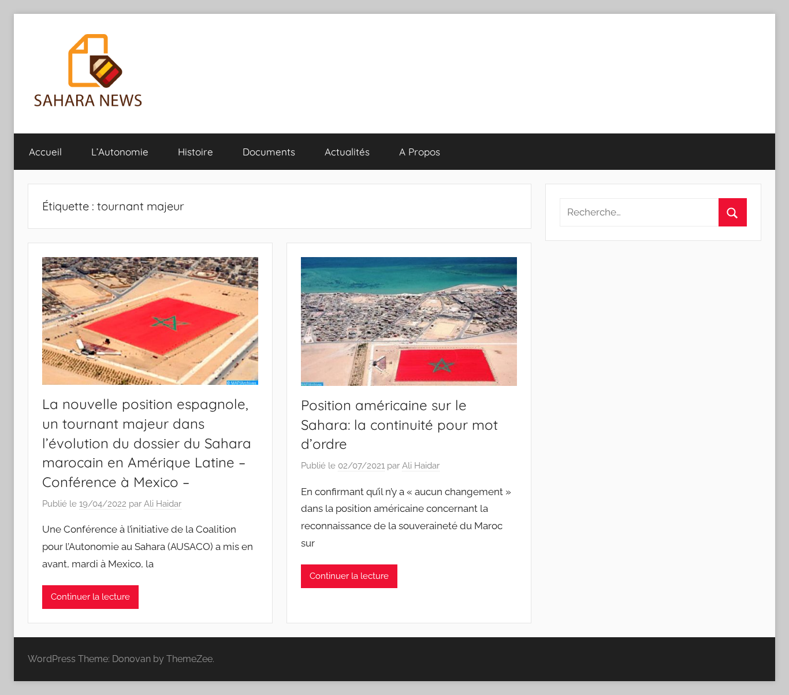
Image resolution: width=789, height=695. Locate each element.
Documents (269, 152)
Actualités (347, 152)
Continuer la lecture (90, 597)
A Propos (419, 152)
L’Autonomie (119, 152)
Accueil (45, 152)
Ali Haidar (162, 504)
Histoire (195, 152)
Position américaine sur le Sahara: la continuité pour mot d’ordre (399, 424)
